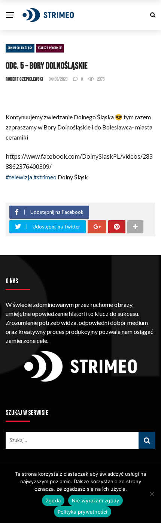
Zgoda (53, 500)
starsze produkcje (50, 48)
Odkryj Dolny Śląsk (20, 48)
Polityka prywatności (82, 512)
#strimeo (45, 176)
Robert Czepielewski (24, 79)
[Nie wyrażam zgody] (151, 493)
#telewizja (19, 176)
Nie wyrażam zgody (95, 500)
